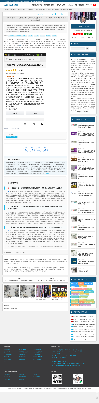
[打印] (62, 14)
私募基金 (74, 286)
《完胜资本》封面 (8, 297)
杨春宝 (74, 283)
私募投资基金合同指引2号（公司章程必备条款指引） (86, 326)
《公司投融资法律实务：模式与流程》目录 (86, 202)
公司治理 (74, 289)
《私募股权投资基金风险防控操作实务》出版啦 (86, 262)
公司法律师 (89, 291)
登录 (16, 308)
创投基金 (74, 299)
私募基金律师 (84, 294)
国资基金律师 (75, 305)
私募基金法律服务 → (11, 136)
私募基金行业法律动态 (77, 291)
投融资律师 (19, 252)
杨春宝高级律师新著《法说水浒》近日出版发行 (86, 160)
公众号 (79, 34)
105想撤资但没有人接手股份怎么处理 (86, 245)
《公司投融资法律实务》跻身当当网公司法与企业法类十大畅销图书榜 (86, 126)
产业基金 (74, 302)
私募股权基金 (83, 297)
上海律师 (74, 297)
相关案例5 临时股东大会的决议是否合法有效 (86, 237)
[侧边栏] (65, 14)
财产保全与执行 (89, 302)
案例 (20, 45)
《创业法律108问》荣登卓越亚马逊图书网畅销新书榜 (86, 254)
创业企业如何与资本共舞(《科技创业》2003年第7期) (86, 319)
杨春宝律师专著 (21, 9)
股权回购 (82, 299)
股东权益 (83, 286)
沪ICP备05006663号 (80, 388)
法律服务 (88, 283)
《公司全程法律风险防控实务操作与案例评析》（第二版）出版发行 (86, 169)
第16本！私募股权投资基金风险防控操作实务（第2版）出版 (86, 134)
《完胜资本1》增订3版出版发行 (86, 185)
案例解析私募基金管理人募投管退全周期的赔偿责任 (85, 321)
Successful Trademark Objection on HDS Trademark (86, 331)
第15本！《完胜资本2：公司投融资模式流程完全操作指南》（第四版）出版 (86, 152)
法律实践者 (40, 14)
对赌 (89, 289)
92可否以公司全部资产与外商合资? (86, 143)
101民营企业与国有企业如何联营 (86, 177)
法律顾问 (83, 289)
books (81, 302)
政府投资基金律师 (85, 305)
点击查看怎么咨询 (80, 363)
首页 (6, 9)
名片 (89, 34)
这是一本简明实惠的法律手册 (27, 297)
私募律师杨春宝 (12, 9)
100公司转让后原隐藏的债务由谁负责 (86, 219)
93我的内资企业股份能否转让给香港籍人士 (86, 228)
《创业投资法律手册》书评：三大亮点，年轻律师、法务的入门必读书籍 (86, 194)
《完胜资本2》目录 (83, 271)
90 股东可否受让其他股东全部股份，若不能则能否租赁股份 (86, 211)
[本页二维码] (97, 398)
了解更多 (47, 173)
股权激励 (90, 299)
